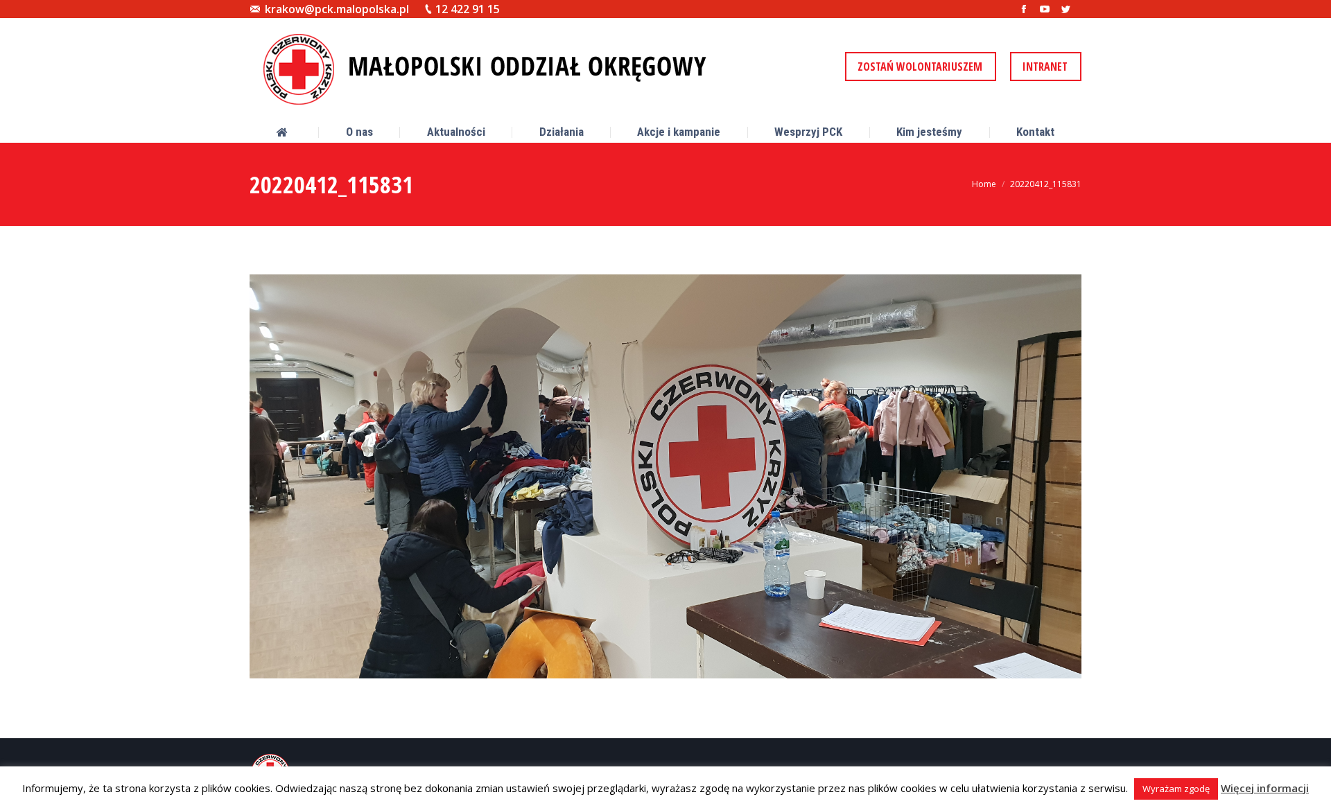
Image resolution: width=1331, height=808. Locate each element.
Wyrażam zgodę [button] (1176, 788)
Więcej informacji (1265, 788)
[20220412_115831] (665, 476)
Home (984, 184)
